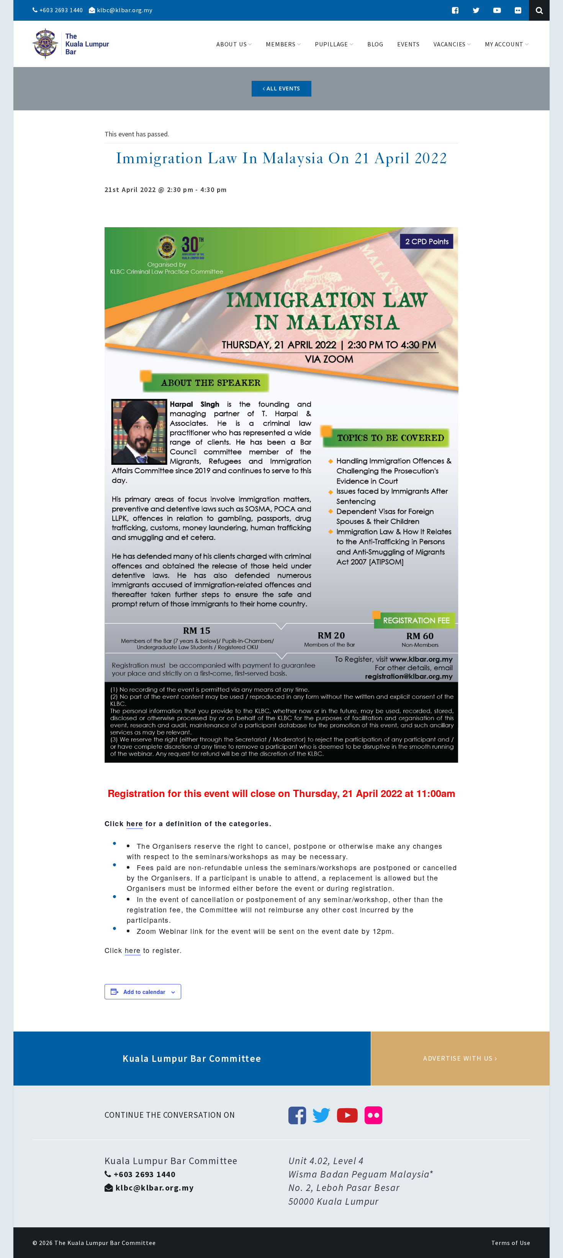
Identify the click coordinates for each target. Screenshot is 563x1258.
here (134, 823)
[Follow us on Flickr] (518, 10)
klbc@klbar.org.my (123, 10)
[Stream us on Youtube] (497, 10)
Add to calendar (144, 992)
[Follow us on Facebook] (455, 10)
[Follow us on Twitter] (476, 10)
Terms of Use (510, 1243)
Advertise (460, 1058)
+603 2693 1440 (60, 10)
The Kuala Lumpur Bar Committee (105, 1243)
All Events (283, 88)
